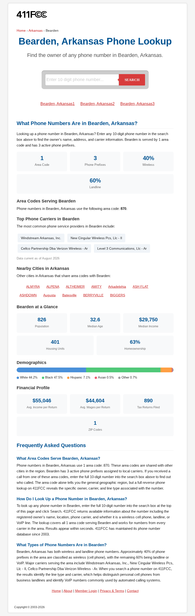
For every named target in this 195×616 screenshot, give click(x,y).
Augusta (49, 295)
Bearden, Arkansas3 (137, 104)
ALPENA (52, 286)
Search (132, 80)
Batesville (69, 295)
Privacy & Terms (112, 591)
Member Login (86, 591)
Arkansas (36, 30)
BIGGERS (117, 295)
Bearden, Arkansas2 (97, 104)
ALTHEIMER (75, 286)
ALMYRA (33, 286)
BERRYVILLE (93, 295)
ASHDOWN (28, 295)
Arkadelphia (117, 286)
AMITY (96, 286)
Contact (133, 591)
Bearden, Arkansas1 (57, 104)
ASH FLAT (140, 286)
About (67, 591)
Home (21, 30)
